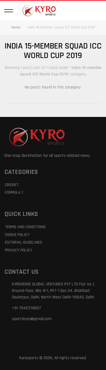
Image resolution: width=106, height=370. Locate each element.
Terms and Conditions (25, 227)
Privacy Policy (18, 250)
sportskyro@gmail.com (32, 319)
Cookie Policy (17, 235)
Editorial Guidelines (23, 242)
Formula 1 (14, 192)
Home (15, 27)
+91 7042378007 (26, 308)
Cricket (12, 185)
